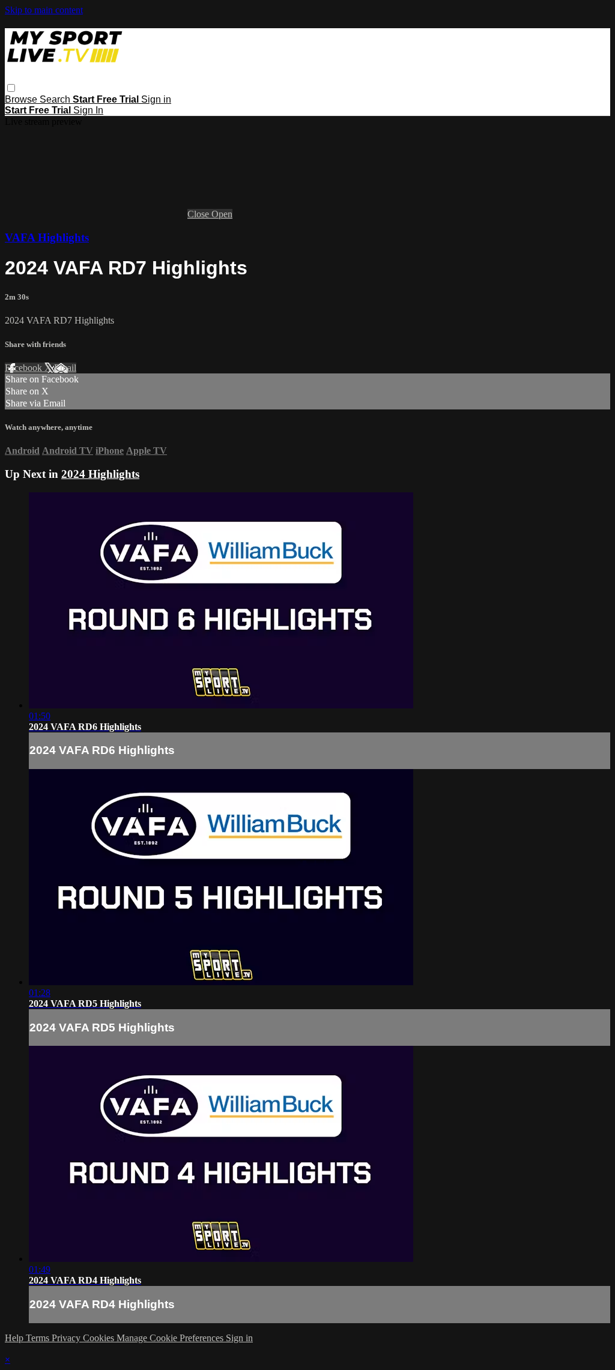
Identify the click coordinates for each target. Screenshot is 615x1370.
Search (56, 99)
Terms (39, 1338)
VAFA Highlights (47, 237)
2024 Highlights (100, 474)
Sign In (88, 110)
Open (221, 214)
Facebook (24, 368)
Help (15, 1338)
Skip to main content (44, 10)
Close (199, 214)
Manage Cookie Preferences (171, 1338)
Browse (22, 99)
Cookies (100, 1338)
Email (65, 368)
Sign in (156, 99)
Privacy (67, 1338)
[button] (11, 88)
